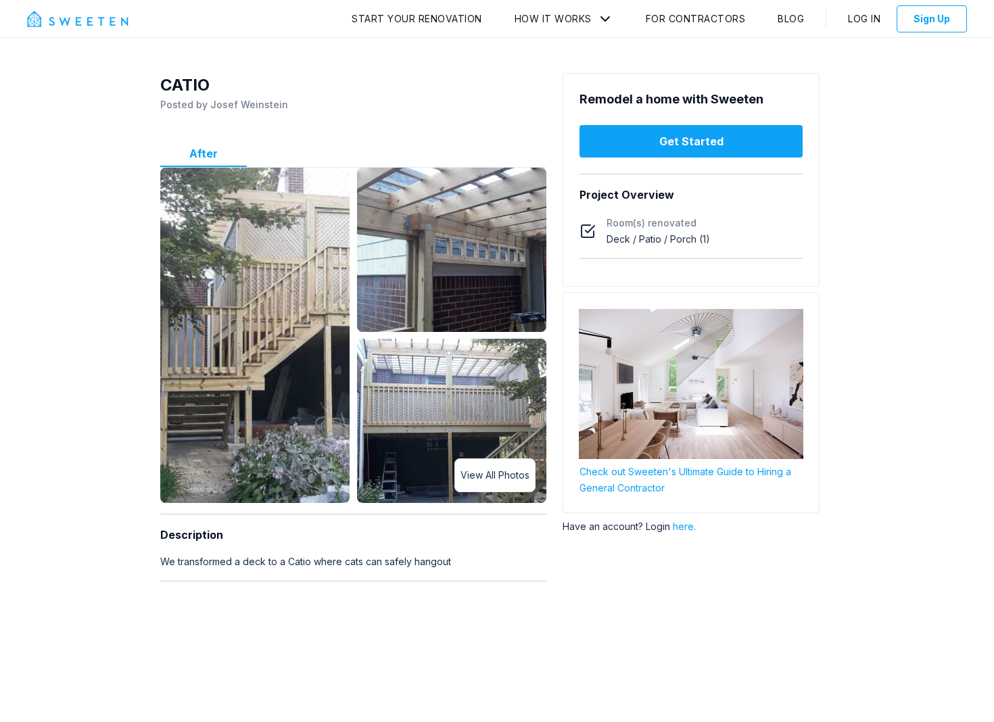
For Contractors (696, 18)
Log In (864, 18)
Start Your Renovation (417, 18)
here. (684, 526)
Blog (791, 18)
